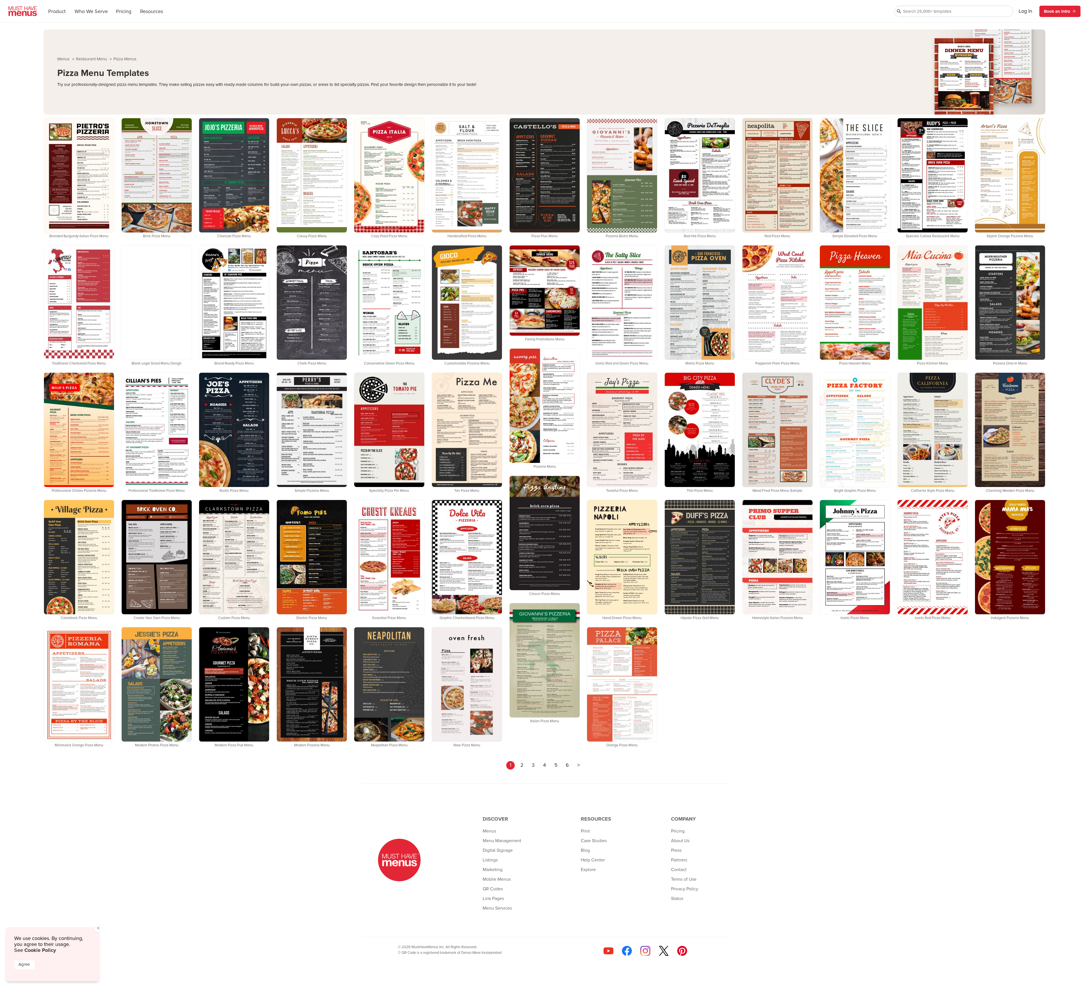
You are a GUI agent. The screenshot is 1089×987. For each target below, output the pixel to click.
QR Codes (493, 889)
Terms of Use (684, 879)
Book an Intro (1057, 11)
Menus (64, 59)
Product (57, 11)
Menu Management (502, 840)
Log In (1025, 11)
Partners (679, 860)
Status (677, 898)
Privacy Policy (684, 889)
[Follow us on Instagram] (645, 950)
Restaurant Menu (92, 59)
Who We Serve (91, 11)
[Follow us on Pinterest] (682, 950)
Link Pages (493, 898)
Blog (585, 850)
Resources (151, 11)
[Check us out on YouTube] (608, 950)
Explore (588, 869)
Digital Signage (498, 850)
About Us (680, 840)
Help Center (593, 860)
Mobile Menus (497, 879)
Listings (490, 860)
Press (676, 850)
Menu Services (497, 908)
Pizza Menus (124, 59)
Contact (679, 869)
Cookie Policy (40, 950)
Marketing (493, 869)
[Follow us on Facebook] (627, 950)
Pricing (123, 11)
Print (585, 831)
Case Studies (594, 840)
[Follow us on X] (664, 950)
